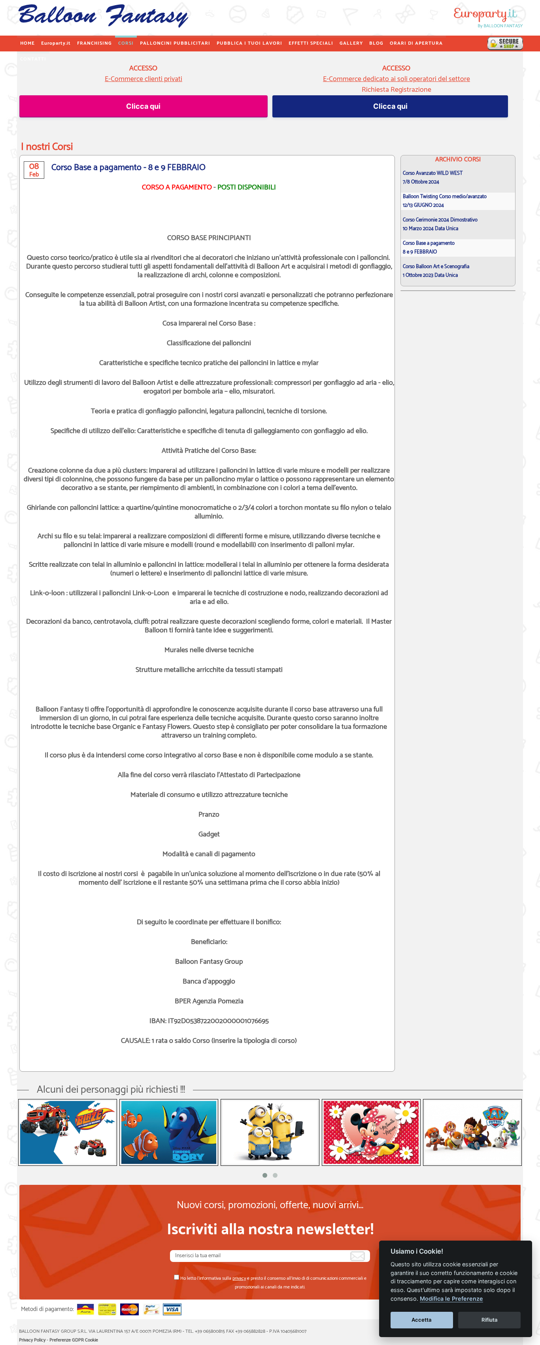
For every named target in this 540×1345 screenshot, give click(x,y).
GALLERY (351, 43)
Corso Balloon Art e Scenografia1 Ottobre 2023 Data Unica (436, 271)
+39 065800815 (210, 1331)
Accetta (422, 1320)
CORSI (126, 43)
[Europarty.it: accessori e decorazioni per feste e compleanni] (505, 43)
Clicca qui (143, 106)
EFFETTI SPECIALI (311, 43)
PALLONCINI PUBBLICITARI (175, 43)
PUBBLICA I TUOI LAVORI (249, 43)
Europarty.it (56, 43)
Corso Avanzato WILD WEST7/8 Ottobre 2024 (433, 177)
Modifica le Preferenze (451, 1298)
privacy (239, 1278)
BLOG (376, 43)
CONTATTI (33, 59)
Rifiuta (489, 1320)
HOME (27, 43)
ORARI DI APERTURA (416, 43)
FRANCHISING (94, 43)
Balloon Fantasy (102, 17)
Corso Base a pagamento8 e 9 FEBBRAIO (429, 247)
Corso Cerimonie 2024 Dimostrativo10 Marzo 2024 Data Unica (440, 224)
